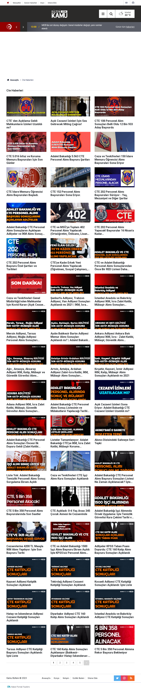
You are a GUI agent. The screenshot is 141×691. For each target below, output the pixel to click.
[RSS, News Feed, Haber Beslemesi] (131, 678)
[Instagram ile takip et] (124, 678)
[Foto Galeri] (133, 2)
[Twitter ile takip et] (117, 678)
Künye (56, 678)
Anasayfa (46, 678)
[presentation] (16, 27)
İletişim (66, 678)
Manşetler (17, 3)
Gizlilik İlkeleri (78, 678)
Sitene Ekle (52, 3)
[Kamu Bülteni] (59, 14)
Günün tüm (125, 27)
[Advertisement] (70, 55)
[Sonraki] (86, 662)
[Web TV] (126, 2)
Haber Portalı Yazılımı (20, 687)
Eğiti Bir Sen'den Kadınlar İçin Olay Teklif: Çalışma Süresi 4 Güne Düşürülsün (72, 27)
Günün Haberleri (30, 3)
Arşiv (42, 3)
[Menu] (103, 14)
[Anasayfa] (8, 3)
